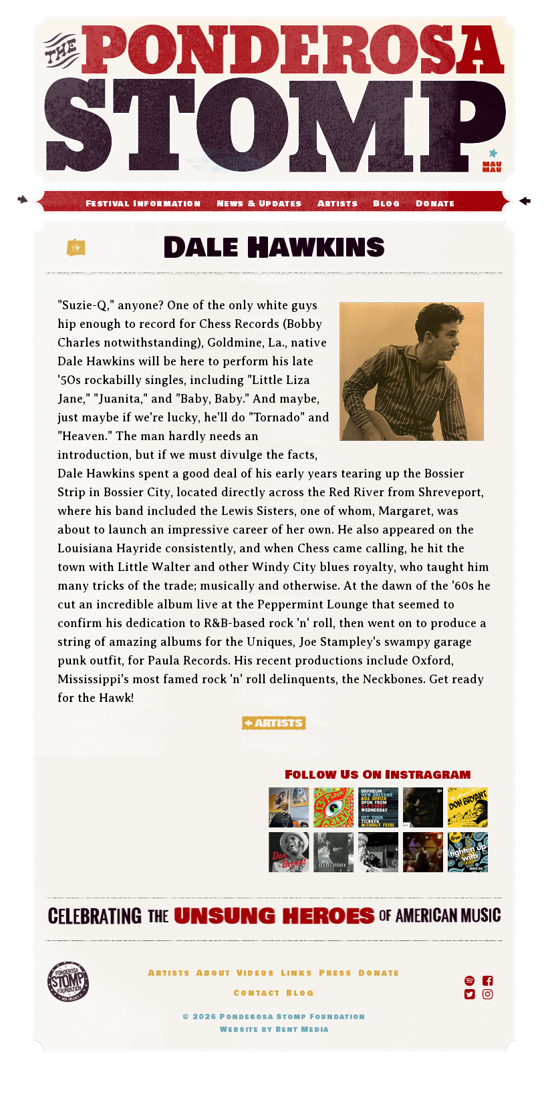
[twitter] (469, 991)
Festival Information (143, 204)
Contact (256, 993)
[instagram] (487, 991)
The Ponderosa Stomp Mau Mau (274, 99)
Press (335, 973)
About (213, 973)
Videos (256, 973)
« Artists (274, 722)
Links (297, 973)
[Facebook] (487, 978)
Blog (386, 204)
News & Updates (259, 204)
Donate (435, 204)
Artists (337, 204)
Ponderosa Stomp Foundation (292, 1017)
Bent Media (302, 1029)
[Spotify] (469, 978)
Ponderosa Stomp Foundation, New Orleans (68, 981)
